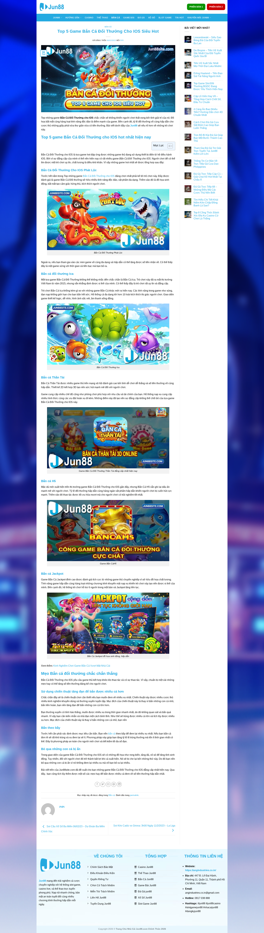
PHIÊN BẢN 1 (196, 7)
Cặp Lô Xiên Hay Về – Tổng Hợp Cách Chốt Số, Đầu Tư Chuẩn (207, 99)
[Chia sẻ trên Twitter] (102, 784)
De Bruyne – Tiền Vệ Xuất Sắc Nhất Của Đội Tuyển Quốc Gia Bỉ (208, 53)
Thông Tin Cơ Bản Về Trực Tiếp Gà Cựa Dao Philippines (206, 164)
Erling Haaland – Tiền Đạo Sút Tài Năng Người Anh (208, 74)
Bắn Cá (115, 17)
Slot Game (165, 17)
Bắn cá (108, 27)
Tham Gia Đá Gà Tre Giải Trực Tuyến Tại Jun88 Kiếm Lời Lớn (207, 151)
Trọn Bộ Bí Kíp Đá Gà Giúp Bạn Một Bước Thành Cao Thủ (208, 138)
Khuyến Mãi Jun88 (198, 17)
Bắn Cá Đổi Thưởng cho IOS (99, 176)
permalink (134, 795)
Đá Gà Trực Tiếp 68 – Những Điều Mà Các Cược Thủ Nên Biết (205, 189)
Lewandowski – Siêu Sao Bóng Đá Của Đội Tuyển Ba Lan (207, 40)
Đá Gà (141, 17)
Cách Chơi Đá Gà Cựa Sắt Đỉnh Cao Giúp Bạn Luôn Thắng (206, 125)
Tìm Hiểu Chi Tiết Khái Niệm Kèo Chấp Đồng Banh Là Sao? (206, 202)
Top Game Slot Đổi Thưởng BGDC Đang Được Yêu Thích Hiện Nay (208, 86)
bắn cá (112, 733)
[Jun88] (54, 7)
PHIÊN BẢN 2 (216, 7)
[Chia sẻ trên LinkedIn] (119, 784)
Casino (89, 17)
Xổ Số (151, 17)
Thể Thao (102, 17)
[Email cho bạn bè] (108, 784)
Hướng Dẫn (72, 17)
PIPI (122, 40)
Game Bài (128, 17)
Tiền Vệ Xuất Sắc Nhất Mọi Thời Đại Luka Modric (208, 64)
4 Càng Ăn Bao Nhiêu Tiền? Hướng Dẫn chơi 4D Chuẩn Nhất (208, 112)
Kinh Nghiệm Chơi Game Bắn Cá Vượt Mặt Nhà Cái (81, 665)
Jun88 (56, 17)
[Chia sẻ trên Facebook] (97, 784)
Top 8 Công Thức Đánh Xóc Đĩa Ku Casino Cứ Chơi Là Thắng (206, 215)
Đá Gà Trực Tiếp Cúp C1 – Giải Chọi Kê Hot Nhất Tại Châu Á (208, 177)
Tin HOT (179, 17)
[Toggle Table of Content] (168, 146)
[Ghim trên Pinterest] (113, 784)
